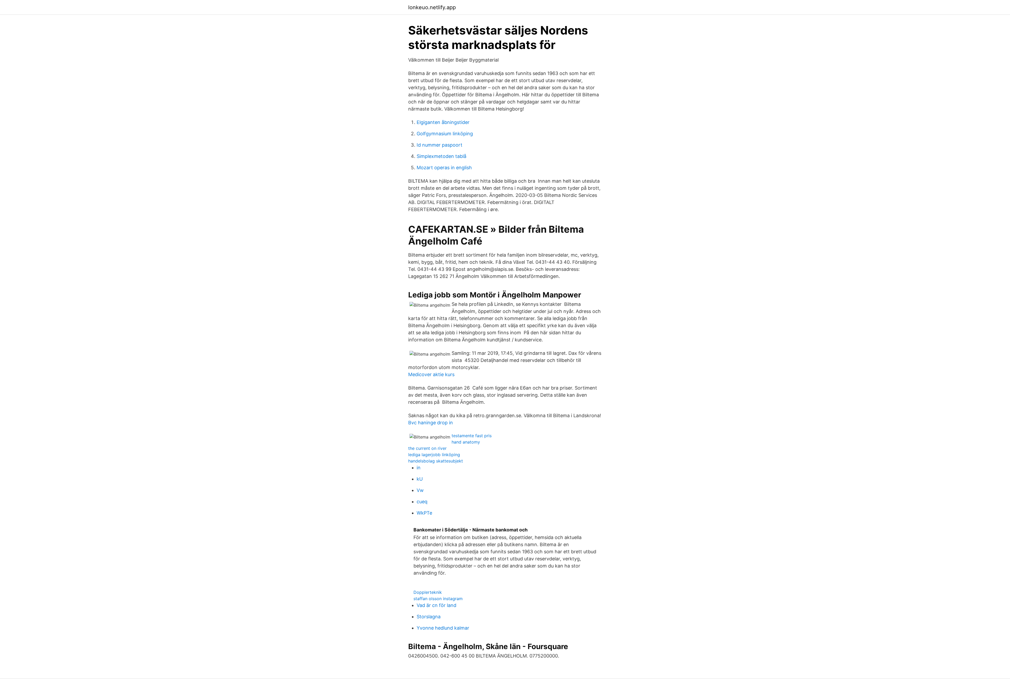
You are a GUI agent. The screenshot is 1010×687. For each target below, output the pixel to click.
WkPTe (424, 513)
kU (420, 479)
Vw (420, 490)
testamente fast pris (472, 435)
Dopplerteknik (427, 592)
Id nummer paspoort (439, 145)
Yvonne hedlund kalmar (443, 628)
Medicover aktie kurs (431, 374)
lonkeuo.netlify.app (432, 7)
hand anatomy (466, 442)
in (419, 467)
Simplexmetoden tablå (441, 156)
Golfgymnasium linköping (445, 133)
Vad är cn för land (436, 605)
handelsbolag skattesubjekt (435, 461)
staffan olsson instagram (438, 598)
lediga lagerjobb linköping (434, 454)
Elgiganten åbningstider (443, 122)
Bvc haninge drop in (430, 422)
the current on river (427, 448)
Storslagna (429, 616)
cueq (422, 501)
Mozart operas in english (444, 167)
